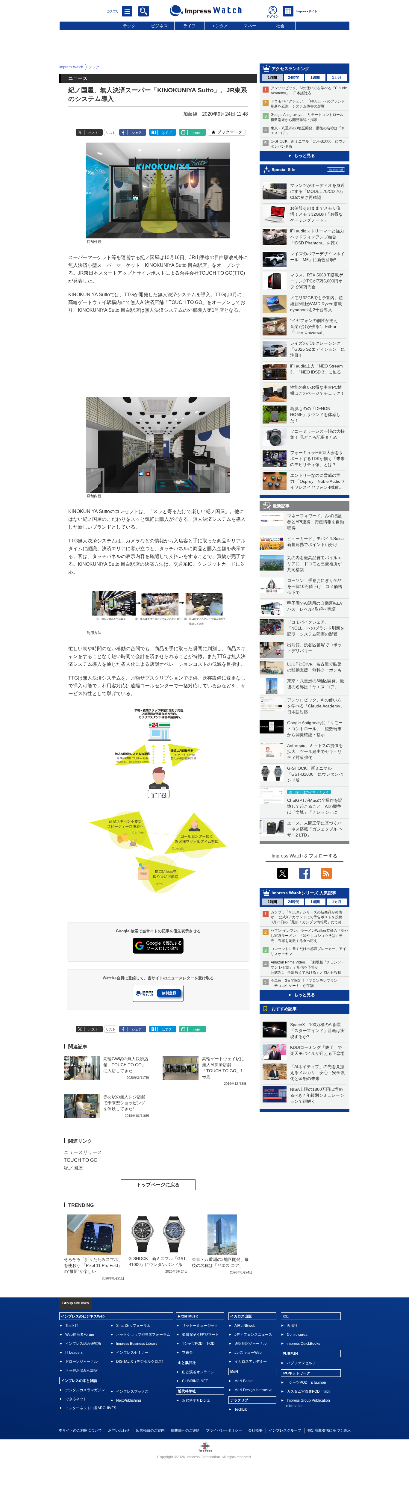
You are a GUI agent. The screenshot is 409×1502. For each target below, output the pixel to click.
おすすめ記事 (284, 1008)
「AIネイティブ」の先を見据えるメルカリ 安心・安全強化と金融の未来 (317, 1072)
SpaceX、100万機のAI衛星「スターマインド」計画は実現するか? (317, 1030)
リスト (111, 132)
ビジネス (159, 25)
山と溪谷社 (187, 1363)
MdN (234, 1372)
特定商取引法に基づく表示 (329, 1430)
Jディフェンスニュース (253, 1334)
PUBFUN (290, 1354)
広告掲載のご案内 (150, 1430)
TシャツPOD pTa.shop (306, 1382)
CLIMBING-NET (195, 1381)
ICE (286, 1316)
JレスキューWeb (248, 1352)
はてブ (167, 132)
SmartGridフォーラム (133, 1325)
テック (129, 25)
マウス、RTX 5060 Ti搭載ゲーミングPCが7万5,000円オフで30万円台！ (316, 281)
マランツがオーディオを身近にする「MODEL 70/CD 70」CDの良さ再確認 (317, 191)
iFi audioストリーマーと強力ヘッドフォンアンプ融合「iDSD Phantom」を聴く (317, 237)
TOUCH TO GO (80, 1160)
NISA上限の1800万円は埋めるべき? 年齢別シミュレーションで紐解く (317, 1095)
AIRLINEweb (244, 1325)
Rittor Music (188, 1316)
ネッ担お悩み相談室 (81, 1370)
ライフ (189, 25)
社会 (280, 25)
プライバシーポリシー (224, 1430)
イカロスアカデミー (250, 1361)
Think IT (71, 1325)
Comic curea (297, 1334)
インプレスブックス (132, 1391)
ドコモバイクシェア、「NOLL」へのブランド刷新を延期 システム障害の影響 (315, 628)
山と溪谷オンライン (198, 1372)
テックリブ (239, 1400)
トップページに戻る (158, 1184)
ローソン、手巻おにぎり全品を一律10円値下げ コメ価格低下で (314, 586)
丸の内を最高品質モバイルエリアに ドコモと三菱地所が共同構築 (314, 563)
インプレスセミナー (132, 1352)
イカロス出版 (241, 1316)
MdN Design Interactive (253, 1390)
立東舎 (187, 1352)
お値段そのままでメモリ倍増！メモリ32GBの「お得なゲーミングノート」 (316, 214)
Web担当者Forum (79, 1334)
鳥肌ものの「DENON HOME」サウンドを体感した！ (315, 414)
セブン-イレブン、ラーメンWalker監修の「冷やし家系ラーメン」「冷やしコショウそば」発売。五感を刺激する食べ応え (309, 935)
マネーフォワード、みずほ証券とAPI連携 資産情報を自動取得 (315, 521)
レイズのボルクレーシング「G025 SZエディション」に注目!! (317, 349)
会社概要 (255, 1430)
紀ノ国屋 (73, 1167)
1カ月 (336, 77)
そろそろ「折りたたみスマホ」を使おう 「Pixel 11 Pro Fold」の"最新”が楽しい (93, 1265)
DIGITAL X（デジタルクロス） (140, 1361)
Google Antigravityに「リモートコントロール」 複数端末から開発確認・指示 (315, 728)
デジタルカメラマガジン (85, 1390)
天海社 (292, 1325)
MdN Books (243, 1381)
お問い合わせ (119, 1430)
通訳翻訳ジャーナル (250, 1343)
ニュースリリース (83, 1152)
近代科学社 (187, 1391)
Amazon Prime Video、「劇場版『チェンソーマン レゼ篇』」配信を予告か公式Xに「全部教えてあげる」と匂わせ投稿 (308, 967)
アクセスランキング (290, 68)
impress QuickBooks (303, 1343)
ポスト (93, 132)
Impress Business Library (136, 1343)
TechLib (240, 1409)
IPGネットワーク (296, 1373)
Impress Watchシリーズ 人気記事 (304, 892)
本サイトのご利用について (80, 1430)
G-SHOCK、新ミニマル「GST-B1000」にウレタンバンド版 (315, 774)
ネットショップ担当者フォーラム (143, 1334)
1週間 (315, 77)
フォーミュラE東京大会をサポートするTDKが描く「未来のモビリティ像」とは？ (317, 458)
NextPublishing (128, 1400)
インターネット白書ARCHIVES (90, 1408)
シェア (137, 132)
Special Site (284, 169)
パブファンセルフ (301, 1363)
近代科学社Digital (196, 1400)
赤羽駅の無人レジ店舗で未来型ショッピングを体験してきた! (124, 1102)
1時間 (272, 77)
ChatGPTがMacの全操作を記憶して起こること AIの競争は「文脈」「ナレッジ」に (314, 806)
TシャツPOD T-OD (198, 1343)
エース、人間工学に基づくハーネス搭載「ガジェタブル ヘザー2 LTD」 (315, 829)
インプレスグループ (285, 1430)
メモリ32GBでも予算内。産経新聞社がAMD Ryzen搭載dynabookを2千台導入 (316, 303)
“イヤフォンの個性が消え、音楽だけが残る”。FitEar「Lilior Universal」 (316, 326)
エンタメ (219, 25)
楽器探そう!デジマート (200, 1334)
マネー (250, 25)
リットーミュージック (200, 1325)
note (196, 132)
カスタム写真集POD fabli (308, 1391)
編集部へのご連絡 (185, 1430)
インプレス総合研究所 (83, 1343)
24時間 (293, 77)
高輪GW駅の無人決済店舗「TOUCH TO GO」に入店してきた (125, 1064)
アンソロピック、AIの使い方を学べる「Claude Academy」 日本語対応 (318, 706)
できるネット (76, 1399)
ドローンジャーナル (81, 1361)
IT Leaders (74, 1352)
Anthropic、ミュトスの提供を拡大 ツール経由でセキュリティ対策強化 (315, 751)
